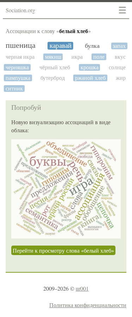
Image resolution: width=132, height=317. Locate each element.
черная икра (20, 56)
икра (77, 56)
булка (92, 46)
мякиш (53, 56)
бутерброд (52, 78)
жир (121, 78)
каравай (60, 46)
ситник (14, 88)
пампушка (18, 78)
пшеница (21, 45)
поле (99, 56)
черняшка (17, 67)
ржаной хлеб (90, 78)
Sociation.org (20, 10)
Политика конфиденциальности (87, 305)
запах (119, 46)
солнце (117, 67)
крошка (90, 67)
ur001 (82, 288)
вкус (120, 56)
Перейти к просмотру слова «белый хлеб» (63, 250)
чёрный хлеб (54, 67)
